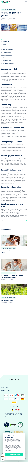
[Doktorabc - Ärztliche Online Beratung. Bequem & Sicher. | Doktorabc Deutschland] (12, 410)
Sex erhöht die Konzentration (7, 49)
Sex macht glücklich (5, 41)
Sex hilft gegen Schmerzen (6, 55)
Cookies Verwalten (13, 457)
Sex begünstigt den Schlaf (6, 52)
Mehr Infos (9, 450)
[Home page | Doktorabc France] (16, 410)
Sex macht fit (3, 44)
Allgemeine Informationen (9, 9)
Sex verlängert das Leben (6, 60)
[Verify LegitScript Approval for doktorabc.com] (6, 424)
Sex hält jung (3, 46)
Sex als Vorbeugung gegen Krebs (7, 63)
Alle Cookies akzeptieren (14, 454)
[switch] (3, 459)
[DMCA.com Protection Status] (13, 424)
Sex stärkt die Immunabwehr (7, 57)
